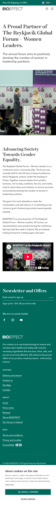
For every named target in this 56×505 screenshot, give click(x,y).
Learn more (9, 485)
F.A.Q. (5, 403)
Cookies (6, 390)
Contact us (8, 380)
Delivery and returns (12, 375)
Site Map (7, 385)
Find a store (8, 407)
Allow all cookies (28, 492)
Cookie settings (28, 499)
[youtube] (21, 320)
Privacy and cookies (12, 440)
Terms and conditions (13, 435)
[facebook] (4, 320)
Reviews (6, 412)
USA (48, 2)
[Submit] (50, 297)
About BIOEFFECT (11, 417)
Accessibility (8, 445)
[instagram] (12, 320)
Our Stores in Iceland (13, 422)
